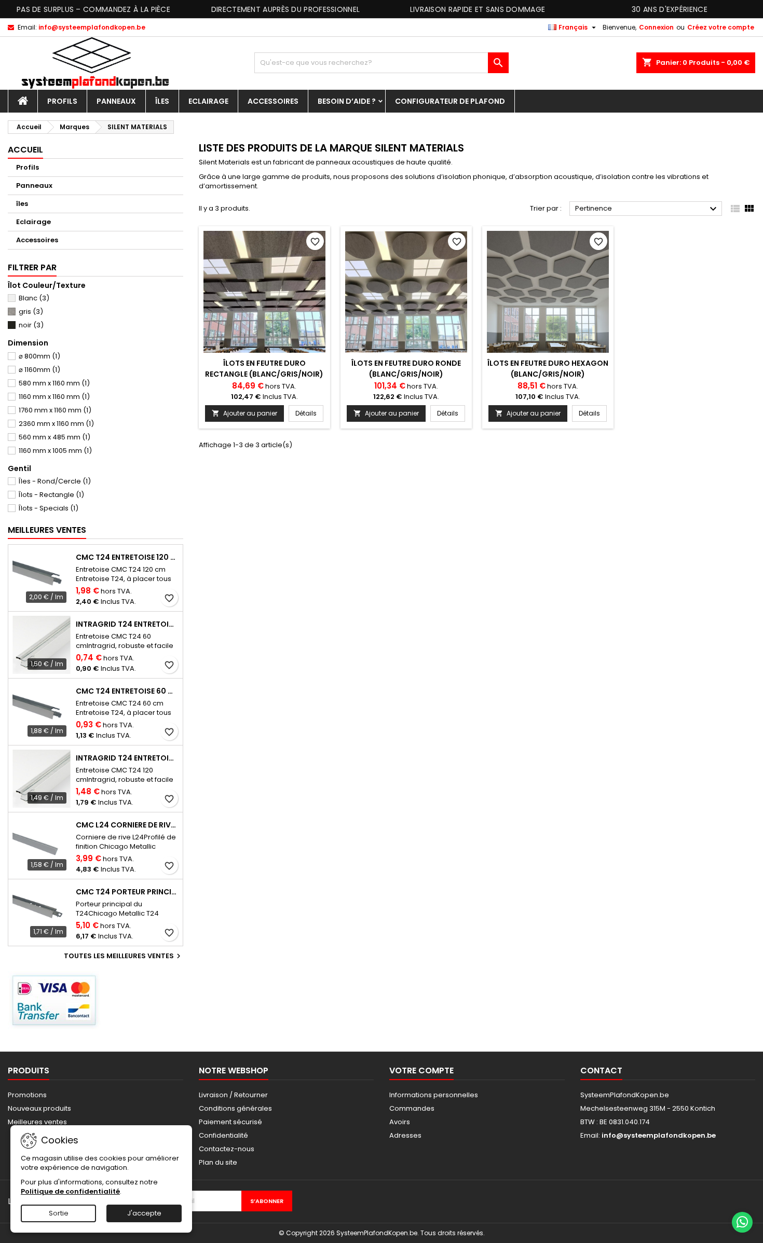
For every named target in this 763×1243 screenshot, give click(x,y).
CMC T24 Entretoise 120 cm (127, 557)
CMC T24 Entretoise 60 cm (127, 691)
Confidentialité (223, 1135)
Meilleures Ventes (47, 530)
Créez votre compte (720, 27)
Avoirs (399, 1122)
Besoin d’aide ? (347, 101)
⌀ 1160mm (39, 370)
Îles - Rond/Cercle (55, 481)
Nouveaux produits (39, 1108)
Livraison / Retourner (233, 1095)
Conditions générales (235, 1108)
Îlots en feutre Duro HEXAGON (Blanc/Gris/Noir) (547, 368)
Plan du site (218, 1162)
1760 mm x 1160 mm (55, 410)
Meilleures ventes (37, 1122)
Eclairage (208, 101)
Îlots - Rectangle (51, 495)
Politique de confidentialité (70, 1191)
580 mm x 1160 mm (54, 383)
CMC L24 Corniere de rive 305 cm (127, 825)
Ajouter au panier (244, 413)
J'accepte (144, 1213)
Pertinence (647, 209)
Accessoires (273, 101)
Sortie (59, 1213)
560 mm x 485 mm (54, 437)
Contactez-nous (226, 1149)
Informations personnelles (433, 1095)
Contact (601, 1070)
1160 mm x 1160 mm (54, 397)
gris (31, 311)
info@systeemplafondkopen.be (91, 27)
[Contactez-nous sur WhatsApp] (742, 1222)
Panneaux (116, 101)
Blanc (34, 298)
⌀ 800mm (39, 356)
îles (162, 101)
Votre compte (421, 1070)
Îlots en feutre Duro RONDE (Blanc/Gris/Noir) (406, 368)
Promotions (27, 1095)
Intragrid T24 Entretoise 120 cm (127, 758)
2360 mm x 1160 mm (56, 424)
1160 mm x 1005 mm (55, 450)
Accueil (25, 150)
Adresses (405, 1135)
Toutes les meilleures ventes (123, 956)
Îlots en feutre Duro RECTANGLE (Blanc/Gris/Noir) (264, 368)
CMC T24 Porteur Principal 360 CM (127, 892)
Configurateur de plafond (450, 101)
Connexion (656, 27)
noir (31, 325)
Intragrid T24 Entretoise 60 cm (127, 624)
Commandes (411, 1108)
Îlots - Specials (48, 508)
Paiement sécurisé (230, 1122)
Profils (62, 101)
